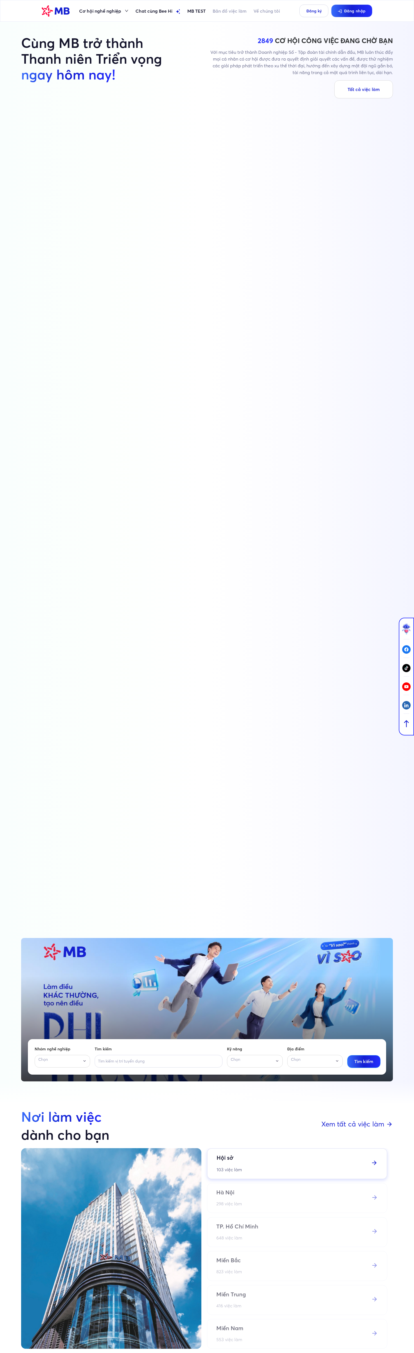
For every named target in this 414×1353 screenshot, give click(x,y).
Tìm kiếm (103, 1049)
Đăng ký (314, 11)
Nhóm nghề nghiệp (52, 1049)
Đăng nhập (355, 11)
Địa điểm (295, 1049)
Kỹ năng (234, 1049)
